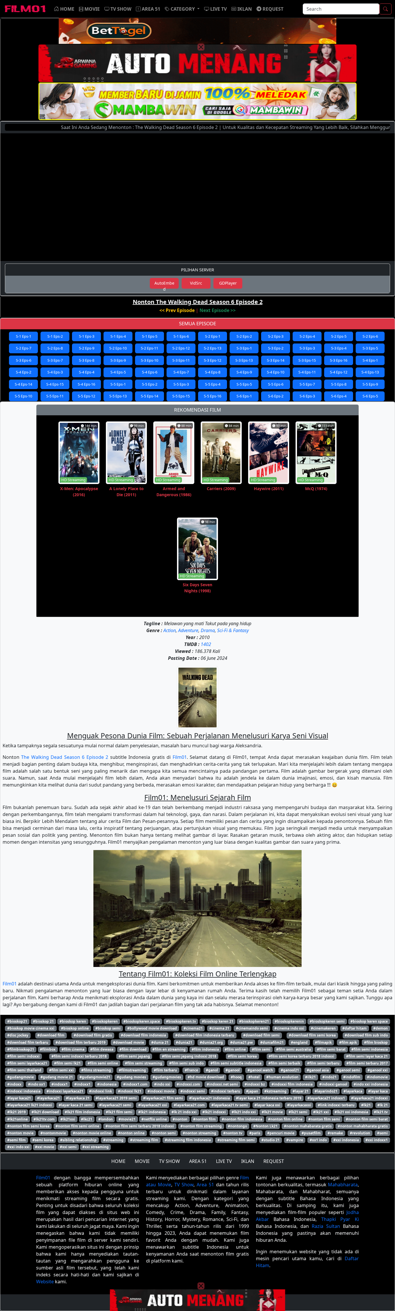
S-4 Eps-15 (55, 384)
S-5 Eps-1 (118, 384)
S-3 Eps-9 (118, 360)
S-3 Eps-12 (212, 360)
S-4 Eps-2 (23, 372)
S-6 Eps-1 (244, 396)
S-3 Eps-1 (244, 348)
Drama (208, 630)
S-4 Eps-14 (23, 384)
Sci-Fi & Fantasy (233, 630)
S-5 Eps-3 (181, 384)
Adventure (188, 630)
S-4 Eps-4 (86, 372)
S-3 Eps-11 (181, 360)
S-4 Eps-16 (86, 384)
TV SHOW (169, 1161)
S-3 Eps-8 (86, 360)
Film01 (180, 757)
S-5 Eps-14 (149, 396)
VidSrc (196, 283)
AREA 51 (198, 1161)
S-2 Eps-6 (370, 336)
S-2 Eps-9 (86, 348)
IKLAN (247, 1161)
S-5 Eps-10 (23, 396)
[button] (182, 9)
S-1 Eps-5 (149, 336)
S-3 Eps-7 (55, 360)
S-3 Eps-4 (338, 348)
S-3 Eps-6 (23, 360)
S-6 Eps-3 (307, 396)
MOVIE (142, 1161)
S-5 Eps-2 (149, 384)
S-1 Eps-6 (181, 336)
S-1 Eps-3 (86, 336)
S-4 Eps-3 (55, 372)
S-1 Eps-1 (23, 336)
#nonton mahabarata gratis (308, 1126)
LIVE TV (224, 1161)
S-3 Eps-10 (149, 360)
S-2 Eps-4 (307, 336)
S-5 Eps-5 (244, 384)
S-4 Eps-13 (370, 372)
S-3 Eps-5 (370, 348)
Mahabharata (343, 1184)
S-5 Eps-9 (370, 384)
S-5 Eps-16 (212, 396)
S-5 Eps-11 (55, 396)
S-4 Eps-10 (275, 372)
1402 (206, 644)
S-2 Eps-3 (275, 336)
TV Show (184, 1184)
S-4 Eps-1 (370, 360)
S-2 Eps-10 (118, 348)
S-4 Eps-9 (244, 372)
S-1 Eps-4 (118, 336)
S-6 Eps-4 (338, 396)
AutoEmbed (164, 284)
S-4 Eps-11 (307, 372)
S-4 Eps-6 (149, 372)
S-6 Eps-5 (370, 396)
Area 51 (205, 1184)
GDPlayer (228, 283)
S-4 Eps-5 (118, 372)
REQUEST (273, 1161)
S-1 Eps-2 (55, 336)
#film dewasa (101, 1049)
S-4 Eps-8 (212, 372)
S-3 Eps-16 (338, 360)
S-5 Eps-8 (338, 384)
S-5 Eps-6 (275, 384)
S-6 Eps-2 (275, 396)
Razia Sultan (326, 1226)
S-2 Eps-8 (55, 348)
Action (169, 630)
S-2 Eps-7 (23, 348)
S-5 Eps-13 (118, 396)
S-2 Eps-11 (149, 348)
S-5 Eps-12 (86, 396)
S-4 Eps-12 (338, 372)
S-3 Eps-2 (275, 348)
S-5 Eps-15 (181, 396)
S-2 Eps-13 (212, 348)
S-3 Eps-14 (275, 360)
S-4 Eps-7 (181, 372)
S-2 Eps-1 (212, 336)
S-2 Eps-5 (338, 336)
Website (45, 1281)
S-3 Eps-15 (307, 360)
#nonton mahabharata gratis (363, 1126)
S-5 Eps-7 (307, 384)
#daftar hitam (354, 1028)
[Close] (201, 47)
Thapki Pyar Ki (340, 1219)
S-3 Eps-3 (307, 348)
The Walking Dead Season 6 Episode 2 (64, 757)
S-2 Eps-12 (181, 348)
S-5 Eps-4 (212, 384)
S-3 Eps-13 (244, 360)
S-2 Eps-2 (244, 336)
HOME (118, 1161)
